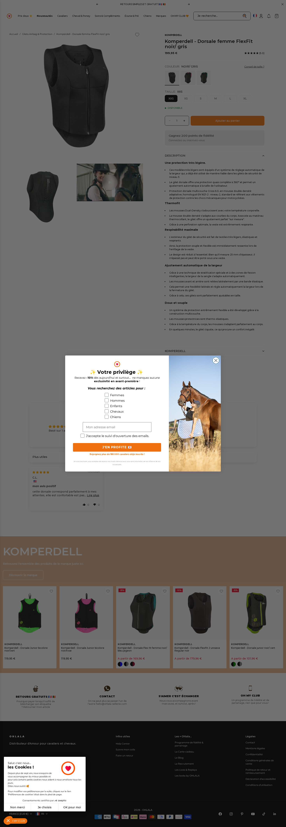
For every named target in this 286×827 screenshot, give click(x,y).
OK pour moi (72, 807)
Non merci (17, 807)
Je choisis (45, 807)
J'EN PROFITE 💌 (117, 447)
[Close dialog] (215, 360)
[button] (8, 820)
